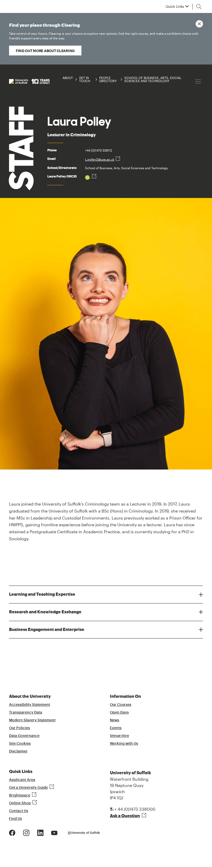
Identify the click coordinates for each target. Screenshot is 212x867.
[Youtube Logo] (54, 832)
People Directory (108, 79)
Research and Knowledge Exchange (45, 612)
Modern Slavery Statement (32, 720)
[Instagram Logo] (26, 832)
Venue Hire (119, 736)
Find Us (15, 819)
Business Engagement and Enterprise (46, 630)
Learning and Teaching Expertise (42, 594)
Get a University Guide (28, 788)
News (114, 720)
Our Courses (120, 705)
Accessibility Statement (29, 705)
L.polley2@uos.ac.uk (99, 159)
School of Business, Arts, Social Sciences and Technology (152, 79)
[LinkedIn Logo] (40, 832)
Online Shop (20, 803)
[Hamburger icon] (198, 81)
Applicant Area (22, 780)
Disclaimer (18, 751)
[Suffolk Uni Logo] (29, 81)
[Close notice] (199, 23)
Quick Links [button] (174, 6)
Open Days (119, 712)
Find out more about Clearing (45, 50)
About (68, 78)
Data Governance (24, 736)
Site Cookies (20, 743)
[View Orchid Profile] (90, 177)
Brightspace (19, 795)
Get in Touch (84, 79)
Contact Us (18, 811)
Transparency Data (25, 712)
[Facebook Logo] (12, 832)
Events (116, 728)
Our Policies (19, 728)
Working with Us (124, 743)
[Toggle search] (199, 6)
